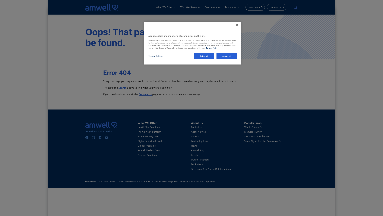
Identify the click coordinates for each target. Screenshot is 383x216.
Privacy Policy (211, 48)
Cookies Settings (155, 56)
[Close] (237, 25)
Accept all (226, 56)
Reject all (204, 56)
